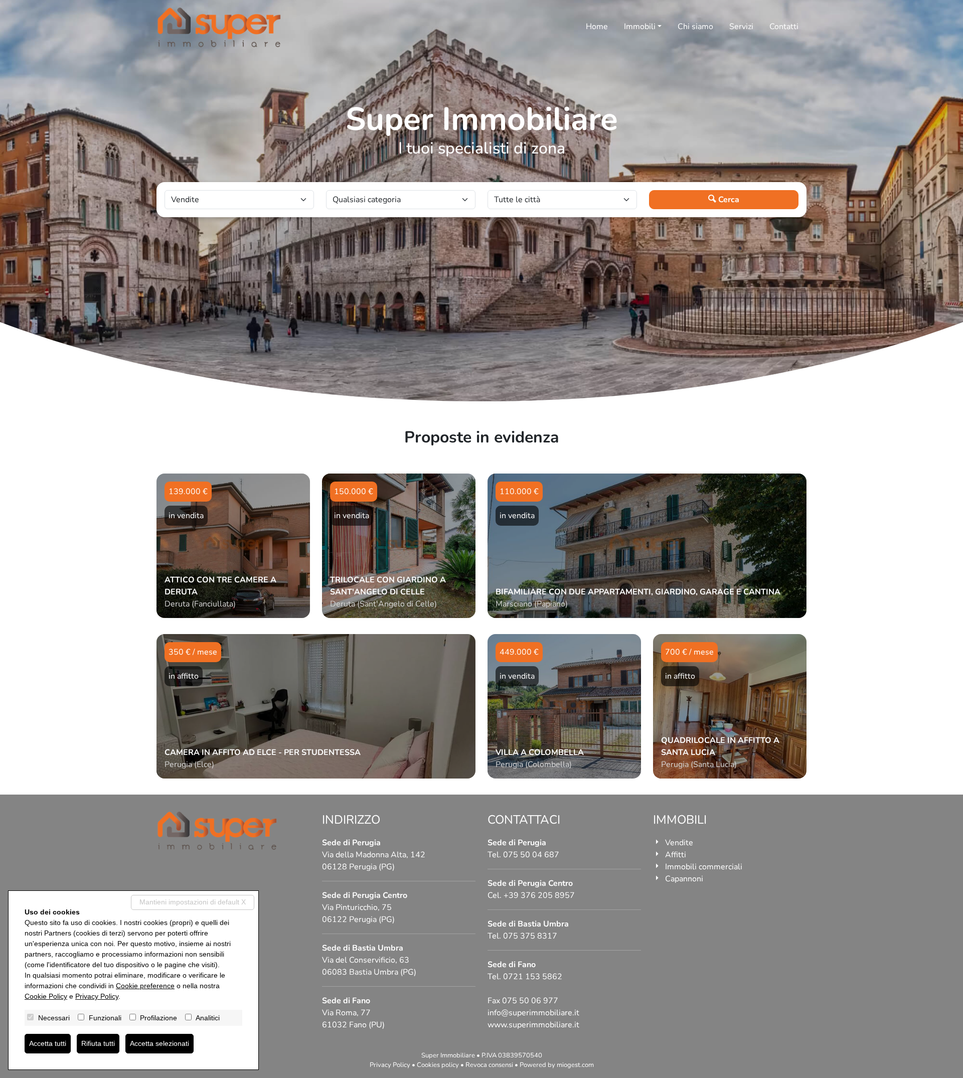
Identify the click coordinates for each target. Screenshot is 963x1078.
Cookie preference (145, 986)
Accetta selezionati (159, 1043)
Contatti (783, 26)
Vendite (679, 842)
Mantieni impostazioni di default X (192, 902)
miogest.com (575, 1064)
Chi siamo (695, 26)
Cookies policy (438, 1064)
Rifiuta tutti (98, 1043)
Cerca (727, 199)
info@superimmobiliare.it (533, 1012)
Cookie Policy (46, 996)
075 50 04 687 (531, 854)
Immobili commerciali (703, 866)
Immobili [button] (640, 26)
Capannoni (684, 878)
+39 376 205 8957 (539, 895)
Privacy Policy (390, 1064)
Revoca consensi (489, 1064)
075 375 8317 (530, 936)
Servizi (741, 26)
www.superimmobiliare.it (533, 1024)
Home (597, 26)
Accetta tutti (47, 1043)
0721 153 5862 (532, 976)
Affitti (675, 854)
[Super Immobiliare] (219, 27)
